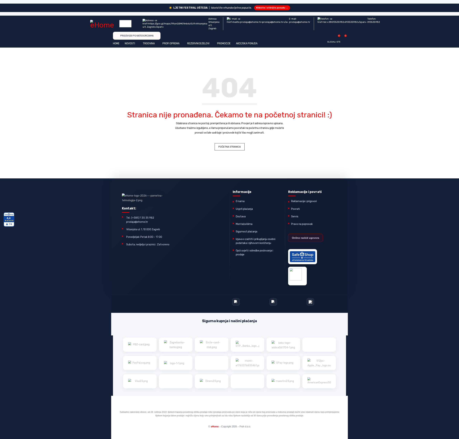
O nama (240, 201)
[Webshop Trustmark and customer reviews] (302, 256)
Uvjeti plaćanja (244, 209)
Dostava (241, 216)
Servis (294, 216)
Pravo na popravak (302, 224)
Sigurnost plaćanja (246, 231)
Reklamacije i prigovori (304, 201)
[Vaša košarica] (344, 37)
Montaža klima (244, 224)
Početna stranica (229, 146)
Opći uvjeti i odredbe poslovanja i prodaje (254, 252)
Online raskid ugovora (305, 237)
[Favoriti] (337, 37)
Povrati (295, 209)
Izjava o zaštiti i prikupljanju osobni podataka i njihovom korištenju (255, 241)
